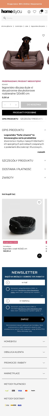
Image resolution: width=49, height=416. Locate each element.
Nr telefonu (24, 301)
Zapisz (24, 319)
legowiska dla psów (38, 26)
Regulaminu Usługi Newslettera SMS (30, 309)
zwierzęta (18, 26)
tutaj (30, 331)
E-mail (24, 282)
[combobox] (24, 18)
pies (26, 26)
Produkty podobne (24, 112)
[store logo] (12, 11)
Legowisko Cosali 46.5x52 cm (15, 249)
